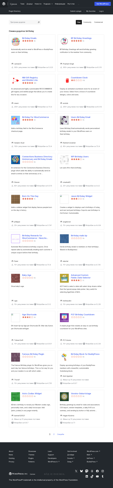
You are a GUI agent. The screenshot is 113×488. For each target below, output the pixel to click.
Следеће (60, 434)
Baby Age (26, 275)
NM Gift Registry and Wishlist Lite (30, 78)
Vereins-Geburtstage (81, 393)
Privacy (11, 462)
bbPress (91, 458)
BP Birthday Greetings (81, 38)
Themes (31, 455)
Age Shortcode (29, 314)
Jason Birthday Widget (81, 196)
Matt (89, 455)
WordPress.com (93, 451)
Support (51, 455)
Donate (71, 458)
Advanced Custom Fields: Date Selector (81, 276)
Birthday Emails (29, 38)
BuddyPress (92, 462)
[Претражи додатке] (39, 22)
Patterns (31, 462)
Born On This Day (30, 196)
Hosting (11, 458)
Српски (32, 474)
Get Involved (72, 451)
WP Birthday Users (80, 156)
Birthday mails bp (79, 235)
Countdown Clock (79, 77)
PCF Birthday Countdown (82, 314)
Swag (70, 462)
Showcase (32, 451)
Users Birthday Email (80, 117)
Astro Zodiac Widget (32, 393)
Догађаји (70, 455)
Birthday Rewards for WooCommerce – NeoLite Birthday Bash (34, 236)
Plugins (31, 458)
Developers (52, 458)
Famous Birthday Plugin (33, 354)
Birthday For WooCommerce (35, 117)
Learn (50, 451)
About (11, 451)
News (11, 455)
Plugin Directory (15, 11)
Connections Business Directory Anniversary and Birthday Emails (37, 157)
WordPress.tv (54, 462)
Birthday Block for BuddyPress (85, 354)
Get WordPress (103, 4)
